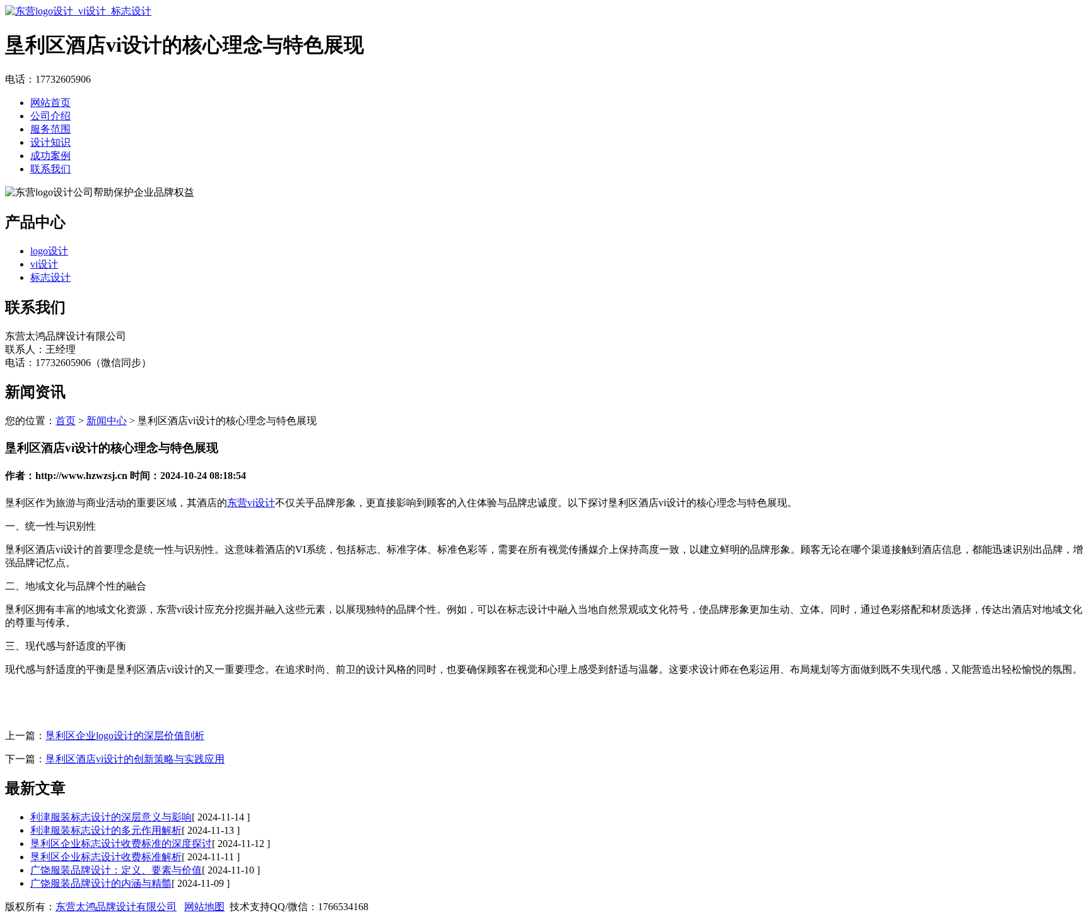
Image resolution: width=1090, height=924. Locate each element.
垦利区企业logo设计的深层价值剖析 (124, 735)
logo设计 (49, 251)
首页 (66, 420)
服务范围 (50, 129)
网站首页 (50, 102)
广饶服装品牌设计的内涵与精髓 (101, 883)
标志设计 (50, 277)
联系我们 (50, 168)
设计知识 (50, 142)
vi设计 (44, 264)
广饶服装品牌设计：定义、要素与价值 (116, 870)
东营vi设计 (251, 502)
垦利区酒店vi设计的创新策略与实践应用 (135, 759)
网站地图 (204, 906)
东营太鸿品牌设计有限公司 (116, 906)
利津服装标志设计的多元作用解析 (106, 830)
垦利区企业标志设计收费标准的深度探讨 (121, 843)
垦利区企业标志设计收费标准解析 (106, 856)
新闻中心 (106, 420)
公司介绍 (50, 115)
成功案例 (50, 155)
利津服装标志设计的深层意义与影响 (111, 817)
